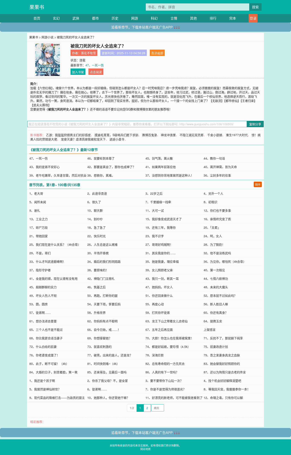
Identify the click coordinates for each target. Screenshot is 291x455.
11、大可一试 (155, 210)
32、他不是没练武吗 (217, 253)
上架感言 (210, 329)
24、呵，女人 (213, 236)
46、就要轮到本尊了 (101, 158)
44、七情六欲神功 (216, 278)
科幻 (154, 18)
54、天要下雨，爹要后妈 (104, 304)
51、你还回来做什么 (159, 295)
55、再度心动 (155, 304)
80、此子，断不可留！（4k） (49, 363)
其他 (193, 18)
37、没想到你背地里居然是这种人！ (170, 175)
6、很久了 (94, 202)
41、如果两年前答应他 (161, 167)
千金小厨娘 (214, 135)
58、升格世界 (96, 312)
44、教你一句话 (214, 158)
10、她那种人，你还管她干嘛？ (108, 397)
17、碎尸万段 (38, 227)
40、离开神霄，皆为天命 (220, 167)
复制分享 (255, 124)
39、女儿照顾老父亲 (159, 270)
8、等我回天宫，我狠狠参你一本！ (227, 389)
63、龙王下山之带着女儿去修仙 (167, 321)
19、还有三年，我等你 (161, 227)
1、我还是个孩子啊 (42, 380)
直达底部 (157, 53)
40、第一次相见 (214, 270)
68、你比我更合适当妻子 (46, 338)
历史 (115, 18)
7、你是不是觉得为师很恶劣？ (166, 389)
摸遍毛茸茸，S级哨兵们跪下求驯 (116, 135)
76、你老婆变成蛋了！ (44, 355)
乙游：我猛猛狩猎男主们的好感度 (68, 135)
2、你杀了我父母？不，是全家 (107, 380)
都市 (95, 18)
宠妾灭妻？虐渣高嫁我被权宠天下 (83, 139)
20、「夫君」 (212, 227)
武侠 (75, 18)
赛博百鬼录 (149, 135)
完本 (232, 18)
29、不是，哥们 (40, 253)
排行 (213, 18)
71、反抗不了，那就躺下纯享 (223, 338)
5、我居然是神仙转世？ (45, 389)
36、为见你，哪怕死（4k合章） (225, 261)
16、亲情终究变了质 (217, 219)
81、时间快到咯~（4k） (103, 363)
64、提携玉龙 (213, 321)
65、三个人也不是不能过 (46, 329)
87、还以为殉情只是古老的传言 (225, 372)
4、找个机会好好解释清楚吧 (222, 380)
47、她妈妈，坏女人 (159, 287)
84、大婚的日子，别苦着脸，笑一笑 (53, 372)
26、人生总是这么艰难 (102, 244)
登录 (253, 18)
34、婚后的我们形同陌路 (104, 261)
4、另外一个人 (213, 193)
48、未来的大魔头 (216, 287)
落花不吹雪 (88, 53)
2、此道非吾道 (97, 193)
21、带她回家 (38, 236)
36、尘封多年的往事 (217, 175)
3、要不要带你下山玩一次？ (164, 380)
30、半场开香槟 (98, 253)
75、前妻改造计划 (216, 346)
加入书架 (78, 72)
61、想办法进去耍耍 (43, 321)
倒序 (258, 184)
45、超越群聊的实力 (43, 287)
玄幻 (56, 18)
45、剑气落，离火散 (159, 158)
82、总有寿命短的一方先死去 (165, 363)
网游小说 (47, 37)
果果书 (36, 6)
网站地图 (145, 449)
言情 (173, 18)
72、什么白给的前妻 (43, 346)
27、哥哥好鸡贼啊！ (159, 244)
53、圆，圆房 (38, 304)
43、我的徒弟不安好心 (44, 167)
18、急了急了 (96, 227)
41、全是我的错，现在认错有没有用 (53, 278)
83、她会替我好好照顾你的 (222, 363)
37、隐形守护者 (40, 270)
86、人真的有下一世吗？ (162, 372)
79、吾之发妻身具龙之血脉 (222, 355)
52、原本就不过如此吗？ (220, 295)
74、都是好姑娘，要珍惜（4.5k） (168, 346)
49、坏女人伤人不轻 (43, 295)
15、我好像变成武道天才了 (164, 219)
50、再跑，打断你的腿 (102, 295)
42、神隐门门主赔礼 (101, 278)
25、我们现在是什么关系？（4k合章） (55, 244)
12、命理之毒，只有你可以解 (223, 397)
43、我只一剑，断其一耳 (162, 278)
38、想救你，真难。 (101, 175)
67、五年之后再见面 (159, 329)
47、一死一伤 (94, 65)
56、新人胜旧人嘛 (216, 304)
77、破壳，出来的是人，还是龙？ (110, 355)
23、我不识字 (155, 236)
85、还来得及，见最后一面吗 (107, 372)
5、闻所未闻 (37, 202)
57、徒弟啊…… (40, 312)
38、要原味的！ (98, 270)
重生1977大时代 (237, 135)
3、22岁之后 (154, 193)
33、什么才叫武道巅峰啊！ (47, 261)
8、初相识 (210, 202)
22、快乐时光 (96, 236)
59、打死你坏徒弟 (158, 312)
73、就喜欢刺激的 (99, 346)
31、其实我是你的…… (161, 253)
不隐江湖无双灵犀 (191, 135)
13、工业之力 (38, 219)
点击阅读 (96, 72)
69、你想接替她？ (99, 338)
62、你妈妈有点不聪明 (102, 321)
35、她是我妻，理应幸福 (162, 261)
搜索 (255, 6)
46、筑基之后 (96, 287)
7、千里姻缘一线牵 (158, 202)
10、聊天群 (95, 210)
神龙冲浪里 (168, 135)
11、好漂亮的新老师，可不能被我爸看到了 (174, 397)
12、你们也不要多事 (217, 210)
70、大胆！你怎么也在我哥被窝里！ (170, 338)
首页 (36, 18)
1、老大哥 (36, 193)
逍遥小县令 (116, 139)
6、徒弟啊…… (97, 389)
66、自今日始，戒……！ (104, 329)
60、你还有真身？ (216, 312)
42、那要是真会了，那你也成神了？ (111, 167)
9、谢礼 (34, 210)
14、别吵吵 (95, 219)
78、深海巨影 (155, 355)
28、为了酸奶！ (214, 244)
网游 (134, 18)
